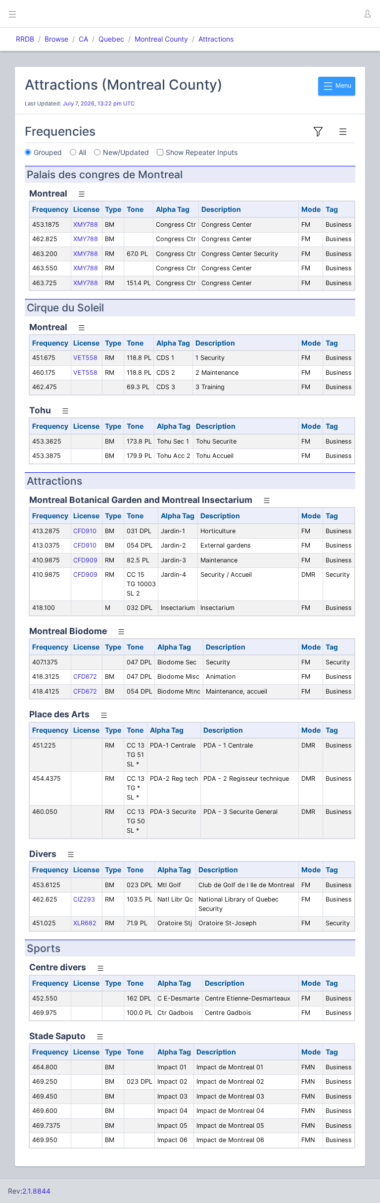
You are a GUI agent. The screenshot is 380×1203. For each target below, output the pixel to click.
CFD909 (85, 560)
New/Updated (126, 152)
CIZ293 (84, 899)
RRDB (25, 39)
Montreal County (161, 39)
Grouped (48, 152)
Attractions (216, 39)
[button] (367, 14)
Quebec (111, 39)
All (82, 152)
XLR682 (84, 923)
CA (83, 39)
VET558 (85, 357)
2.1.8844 (36, 1191)
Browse (56, 39)
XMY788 (85, 224)
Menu (342, 85)
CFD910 (84, 531)
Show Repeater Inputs (202, 152)
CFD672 (85, 676)
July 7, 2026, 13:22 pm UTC (99, 103)
